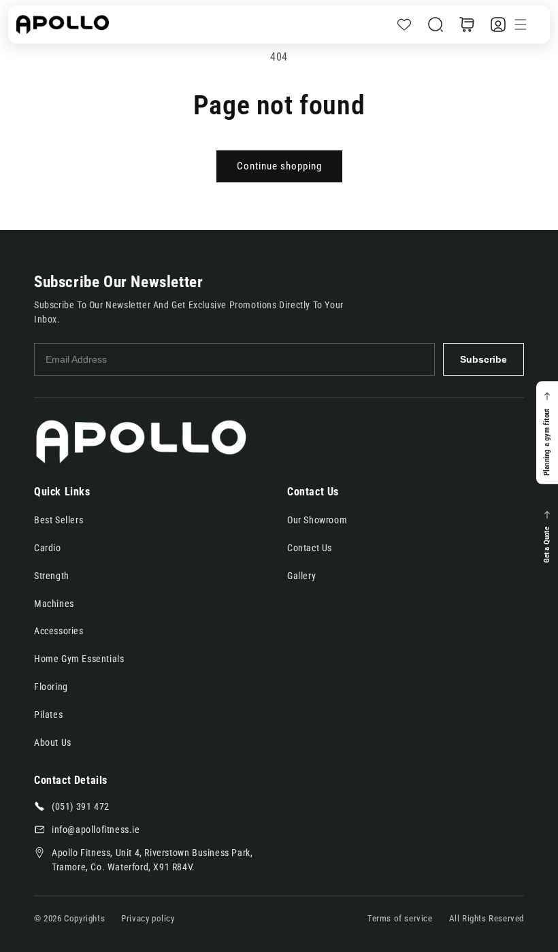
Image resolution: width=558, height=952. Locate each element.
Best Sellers (58, 519)
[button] (435, 24)
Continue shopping (279, 166)
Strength (51, 575)
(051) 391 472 (81, 806)
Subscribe (483, 359)
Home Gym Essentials (79, 658)
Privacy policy (147, 918)
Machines (54, 603)
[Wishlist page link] (404, 24)
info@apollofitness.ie (96, 829)
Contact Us (309, 547)
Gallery (301, 575)
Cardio (47, 547)
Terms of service (400, 918)
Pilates (48, 714)
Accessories (59, 630)
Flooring (51, 686)
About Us (52, 742)
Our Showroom (317, 519)
